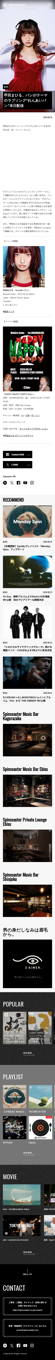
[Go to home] (14, 4)
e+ (22, 415)
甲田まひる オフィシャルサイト (18, 435)
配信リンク (9, 311)
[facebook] (18, 484)
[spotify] (5, 484)
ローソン (35, 415)
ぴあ (28, 415)
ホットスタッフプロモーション (33, 429)
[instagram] (32, 484)
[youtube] (25, 484)
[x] (11, 484)
